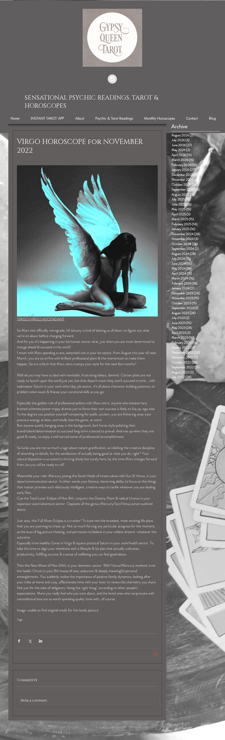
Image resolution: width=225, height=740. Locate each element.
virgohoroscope (28, 627)
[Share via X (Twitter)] (30, 641)
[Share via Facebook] (19, 641)
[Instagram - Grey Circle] (112, 79)
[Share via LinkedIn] (40, 641)
